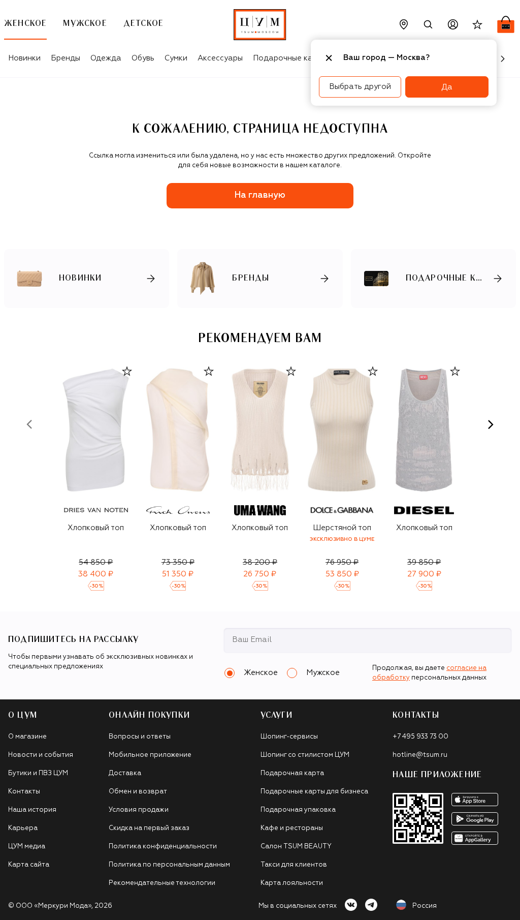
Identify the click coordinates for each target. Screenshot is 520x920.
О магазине (27, 736)
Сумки (176, 58)
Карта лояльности (292, 883)
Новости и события (40, 755)
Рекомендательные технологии (162, 883)
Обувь (143, 58)
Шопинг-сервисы (289, 736)
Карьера (23, 828)
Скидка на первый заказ (149, 828)
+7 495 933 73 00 (420, 736)
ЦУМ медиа (26, 846)
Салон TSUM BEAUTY (296, 846)
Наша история (32, 810)
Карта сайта (28, 865)
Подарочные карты (290, 58)
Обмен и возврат (138, 791)
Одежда (105, 58)
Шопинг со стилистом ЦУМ (305, 755)
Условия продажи (139, 810)
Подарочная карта (292, 773)
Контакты (24, 791)
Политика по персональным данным (169, 865)
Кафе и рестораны (292, 828)
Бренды (65, 58)
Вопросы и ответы (140, 736)
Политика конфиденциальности (163, 846)
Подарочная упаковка (298, 810)
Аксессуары (220, 58)
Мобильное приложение (150, 755)
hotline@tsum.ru (420, 755)
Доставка (125, 773)
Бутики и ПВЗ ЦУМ (38, 773)
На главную (260, 195)
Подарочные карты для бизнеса (314, 791)
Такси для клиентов (294, 865)
